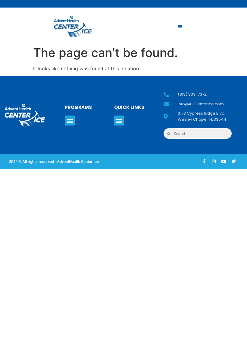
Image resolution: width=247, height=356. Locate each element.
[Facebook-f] (204, 161)
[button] (180, 26)
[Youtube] (224, 161)
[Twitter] (234, 161)
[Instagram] (214, 161)
